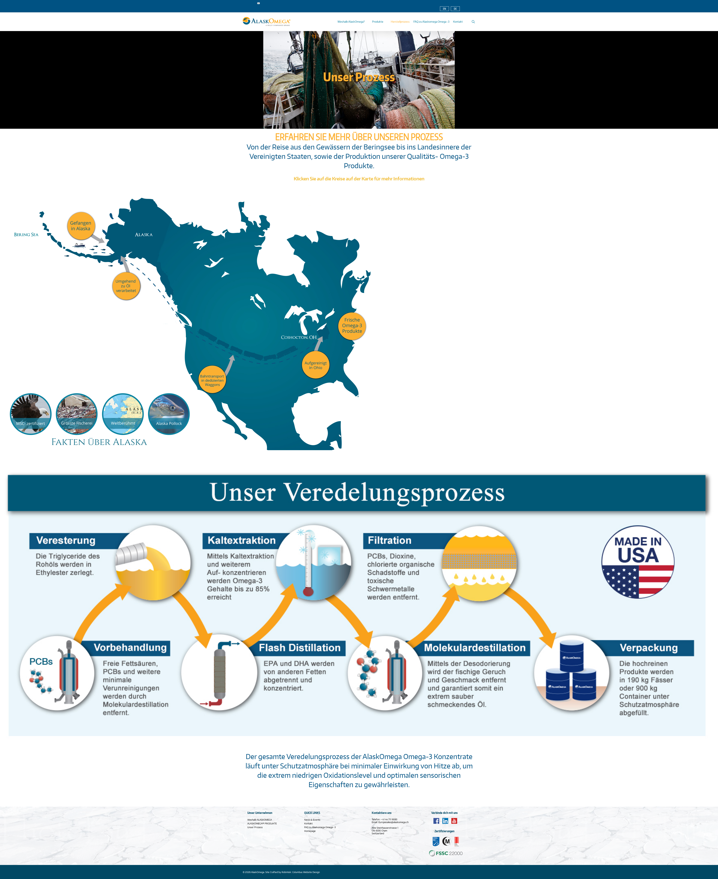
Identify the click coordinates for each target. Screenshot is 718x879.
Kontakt (308, 823)
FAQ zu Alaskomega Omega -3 (320, 827)
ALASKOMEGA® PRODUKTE (262, 823)
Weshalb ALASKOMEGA (259, 819)
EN (444, 8)
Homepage (310, 831)
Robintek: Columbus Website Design (301, 872)
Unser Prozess (255, 827)
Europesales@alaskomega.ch (393, 822)
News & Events (312, 819)
